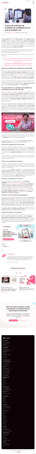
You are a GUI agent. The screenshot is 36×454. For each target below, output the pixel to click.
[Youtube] (18, 452)
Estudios (4, 416)
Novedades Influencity (7, 429)
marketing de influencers (21, 74)
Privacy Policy (23, 450)
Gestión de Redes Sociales (6, 344)
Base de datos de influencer (6, 366)
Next (19, 273)
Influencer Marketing (6, 342)
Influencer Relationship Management (7, 351)
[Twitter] (2, 246)
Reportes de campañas (7, 354)
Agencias (4, 400)
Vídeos (4, 412)
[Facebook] (6, 246)
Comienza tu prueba (22, 320)
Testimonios (5, 438)
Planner (4, 382)
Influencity (13, 32)
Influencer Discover (6, 349)
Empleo (4, 437)
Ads (3, 385)
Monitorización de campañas (6, 391)
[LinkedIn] (4, 246)
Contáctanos (5, 428)
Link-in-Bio (5, 383)
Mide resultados (5, 375)
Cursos (4, 419)
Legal (19, 450)
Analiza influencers (6, 364)
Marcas (4, 399)
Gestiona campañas (6, 371)
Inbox (4, 379)
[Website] (16, 262)
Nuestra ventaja (5, 434)
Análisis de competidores (7, 389)
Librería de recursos (6, 406)
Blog (4, 409)
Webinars (4, 422)
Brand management (6, 388)
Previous (16, 273)
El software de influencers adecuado (14, 183)
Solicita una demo (13, 320)
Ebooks (4, 413)
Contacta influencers (6, 369)
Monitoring (5, 357)
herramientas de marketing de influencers (20, 188)
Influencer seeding (6, 372)
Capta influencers (6, 368)
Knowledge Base (6, 410)
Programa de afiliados (6, 440)
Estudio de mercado (6, 393)
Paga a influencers (6, 374)
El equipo (4, 435)
